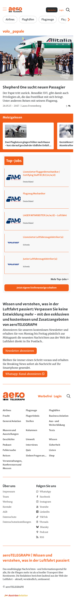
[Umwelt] (36, 439)
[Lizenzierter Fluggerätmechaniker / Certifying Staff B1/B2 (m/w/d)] (37, 177)
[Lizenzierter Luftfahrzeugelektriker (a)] (37, 243)
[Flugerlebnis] (36, 416)
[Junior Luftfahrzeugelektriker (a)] (37, 265)
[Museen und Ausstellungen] (13, 432)
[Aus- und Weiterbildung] (59, 423)
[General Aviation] (13, 423)
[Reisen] (13, 455)
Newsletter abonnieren (19, 350)
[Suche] (68, 396)
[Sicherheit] (59, 445)
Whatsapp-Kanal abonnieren (23, 374)
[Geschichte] (13, 439)
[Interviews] (36, 445)
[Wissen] (59, 439)
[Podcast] (13, 445)
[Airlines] (13, 410)
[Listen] (59, 450)
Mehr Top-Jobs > (60, 279)
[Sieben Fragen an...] (36, 455)
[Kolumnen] (36, 432)
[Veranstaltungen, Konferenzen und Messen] (13, 464)
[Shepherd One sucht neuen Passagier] (36, 72)
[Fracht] (13, 416)
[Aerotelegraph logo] (15, 10)
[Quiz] (36, 450)
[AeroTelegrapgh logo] (14, 396)
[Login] (58, 396)
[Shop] (59, 455)
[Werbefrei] (45, 396)
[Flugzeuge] (36, 410)
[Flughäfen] (59, 410)
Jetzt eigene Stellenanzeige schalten (36, 287)
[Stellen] (36, 423)
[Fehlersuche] (13, 450)
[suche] (67, 9)
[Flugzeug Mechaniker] (37, 199)
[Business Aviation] (59, 416)
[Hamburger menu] (5, 10)
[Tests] (59, 432)
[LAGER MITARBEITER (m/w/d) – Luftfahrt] (37, 221)
